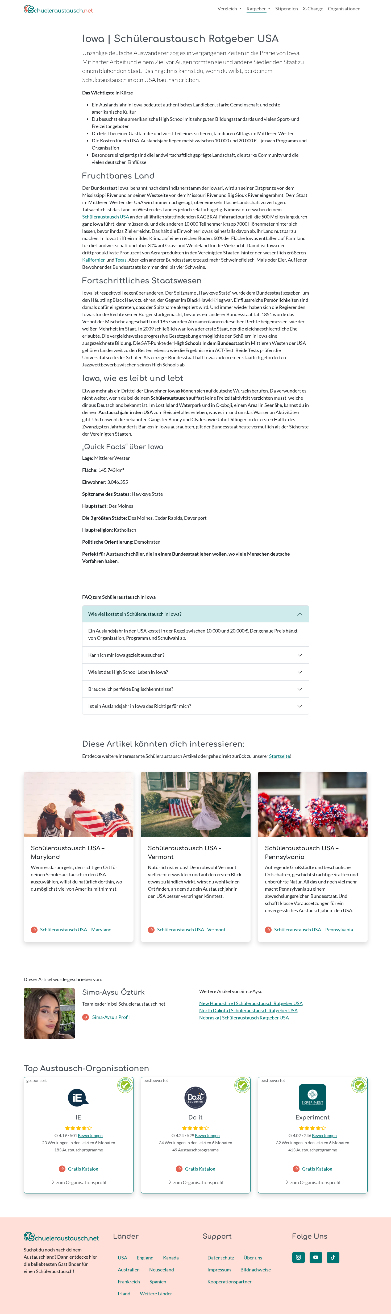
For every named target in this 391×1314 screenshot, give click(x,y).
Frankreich (129, 1281)
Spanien (157, 1281)
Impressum (219, 1269)
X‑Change (313, 8)
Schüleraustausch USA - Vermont (191, 929)
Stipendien (286, 8)
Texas (121, 260)
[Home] (58, 8)
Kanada (171, 1258)
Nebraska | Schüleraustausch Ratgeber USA (244, 1017)
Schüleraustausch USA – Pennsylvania (313, 929)
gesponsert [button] (36, 1080)
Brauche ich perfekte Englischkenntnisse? (130, 689)
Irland (124, 1293)
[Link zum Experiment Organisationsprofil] (312, 1097)
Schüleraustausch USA (105, 217)
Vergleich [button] (228, 8)
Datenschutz (220, 1258)
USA (122, 1258)
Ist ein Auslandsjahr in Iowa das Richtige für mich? (139, 706)
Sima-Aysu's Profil (110, 1017)
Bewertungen (90, 1135)
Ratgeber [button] (257, 8)
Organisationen (344, 8)
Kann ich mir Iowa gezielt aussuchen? (126, 655)
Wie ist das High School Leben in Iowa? (128, 672)
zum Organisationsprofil (80, 1182)
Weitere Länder (156, 1293)
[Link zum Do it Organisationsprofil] (195, 1097)
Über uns (253, 1258)
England (145, 1258)
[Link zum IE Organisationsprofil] (78, 1097)
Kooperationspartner (229, 1281)
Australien (129, 1269)
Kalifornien (94, 260)
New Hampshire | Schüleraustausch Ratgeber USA (251, 1003)
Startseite (279, 756)
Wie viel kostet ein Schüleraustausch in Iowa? (134, 614)
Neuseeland (161, 1269)
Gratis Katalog (83, 1169)
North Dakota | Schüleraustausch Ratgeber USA (248, 1010)
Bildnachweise (255, 1269)
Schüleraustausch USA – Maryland (75, 929)
